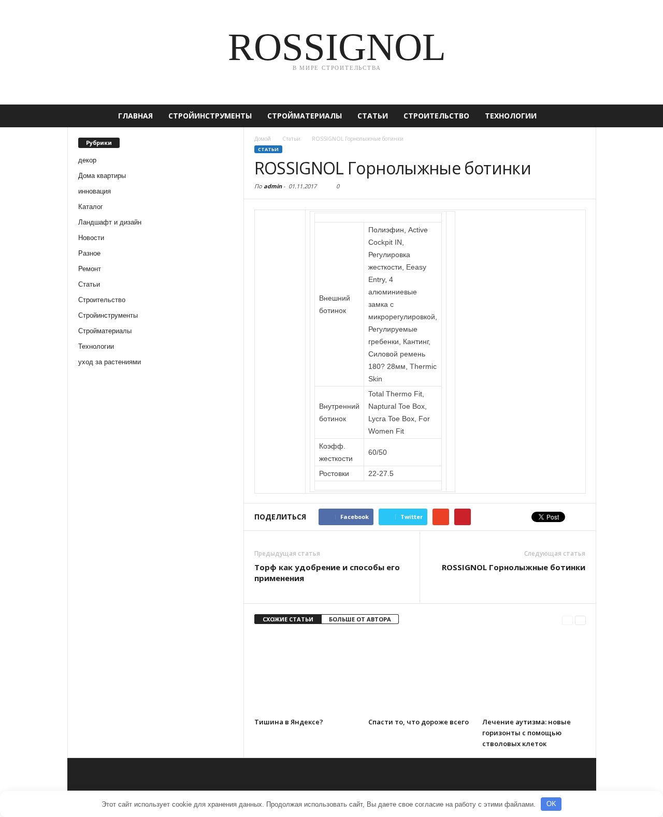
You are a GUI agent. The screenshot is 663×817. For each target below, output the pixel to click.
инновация (94, 191)
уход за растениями (109, 362)
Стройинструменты (210, 116)
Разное (89, 253)
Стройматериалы (304, 116)
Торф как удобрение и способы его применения (327, 572)
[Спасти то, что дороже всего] (420, 673)
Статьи (372, 116)
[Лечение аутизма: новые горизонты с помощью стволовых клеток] (534, 673)
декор (87, 160)
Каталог (90, 207)
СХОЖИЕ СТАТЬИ (288, 619)
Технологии (511, 116)
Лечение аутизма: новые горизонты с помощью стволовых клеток (526, 732)
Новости (91, 238)
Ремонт (89, 269)
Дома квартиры (102, 176)
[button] (580, 116)
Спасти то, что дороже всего (418, 721)
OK (551, 804)
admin (273, 186)
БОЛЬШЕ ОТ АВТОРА (360, 619)
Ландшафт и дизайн (109, 222)
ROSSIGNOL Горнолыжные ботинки (513, 567)
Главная (135, 116)
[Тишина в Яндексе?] (306, 673)
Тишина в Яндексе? (288, 721)
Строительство (436, 116)
